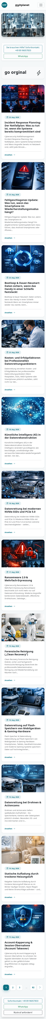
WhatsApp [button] (23, 1006)
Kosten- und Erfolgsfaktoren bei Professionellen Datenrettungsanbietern (22, 360)
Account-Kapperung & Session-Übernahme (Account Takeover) (18, 945)
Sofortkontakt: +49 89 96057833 (23, 1001)
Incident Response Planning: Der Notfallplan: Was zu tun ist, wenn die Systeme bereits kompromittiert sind (23, 127)
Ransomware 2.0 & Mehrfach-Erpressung (18, 579)
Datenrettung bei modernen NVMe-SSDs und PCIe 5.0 (23, 510)
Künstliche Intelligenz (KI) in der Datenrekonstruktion (23, 436)
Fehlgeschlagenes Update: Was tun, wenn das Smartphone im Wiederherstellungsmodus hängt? (21, 206)
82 (33, 987)
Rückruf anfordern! (23, 1012)
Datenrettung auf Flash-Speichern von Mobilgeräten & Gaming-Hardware (23, 728)
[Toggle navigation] (40, 5)
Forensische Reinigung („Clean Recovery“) (19, 653)
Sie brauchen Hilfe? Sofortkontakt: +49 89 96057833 (23, 49)
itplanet (22, 5)
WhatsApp (23, 56)
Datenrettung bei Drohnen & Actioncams (23, 804)
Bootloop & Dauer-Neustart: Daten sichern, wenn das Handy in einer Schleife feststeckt (22, 287)
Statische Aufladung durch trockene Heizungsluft (21, 875)
